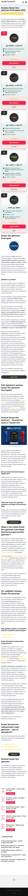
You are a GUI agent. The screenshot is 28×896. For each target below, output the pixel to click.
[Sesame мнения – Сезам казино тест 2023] (3, 791)
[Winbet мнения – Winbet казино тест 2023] (3, 828)
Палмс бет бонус (15, 408)
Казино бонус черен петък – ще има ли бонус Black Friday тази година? (12, 846)
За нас (14, 892)
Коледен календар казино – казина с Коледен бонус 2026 (12, 841)
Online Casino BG (8, 1)
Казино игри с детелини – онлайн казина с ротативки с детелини (13, 860)
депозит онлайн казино (8, 13)
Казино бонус (19, 13)
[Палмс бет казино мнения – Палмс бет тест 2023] (3, 819)
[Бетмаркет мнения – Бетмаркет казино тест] (3, 800)
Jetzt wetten (14, 226)
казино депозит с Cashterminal (13, 749)
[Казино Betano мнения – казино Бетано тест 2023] (3, 809)
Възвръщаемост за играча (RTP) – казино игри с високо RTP (13, 855)
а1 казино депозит (9, 744)
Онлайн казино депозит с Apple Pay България (11, 851)
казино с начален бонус (8, 552)
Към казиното (14, 63)
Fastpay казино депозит (11, 746)
